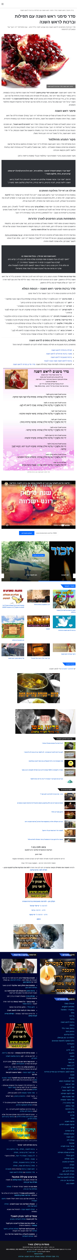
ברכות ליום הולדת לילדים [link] (25, 1117)
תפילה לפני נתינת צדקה (38, 870)
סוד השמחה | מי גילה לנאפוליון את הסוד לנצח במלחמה (46, 761)
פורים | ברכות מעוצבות (27, 1162)
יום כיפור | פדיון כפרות (27, 1152)
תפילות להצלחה (27, 1236)
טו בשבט (71, 1059)
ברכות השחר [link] (26, 1004)
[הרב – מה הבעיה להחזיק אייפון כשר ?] (69, 796)
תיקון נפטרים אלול (57, 812)
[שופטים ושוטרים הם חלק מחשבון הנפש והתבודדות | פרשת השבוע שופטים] (69, 805)
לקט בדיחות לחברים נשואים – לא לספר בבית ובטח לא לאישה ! (43, 752)
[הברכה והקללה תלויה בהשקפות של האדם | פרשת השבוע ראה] (69, 824)
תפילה (72, 1165)
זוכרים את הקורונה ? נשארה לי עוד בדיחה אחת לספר (46, 779)
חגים (68, 10)
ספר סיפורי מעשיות (67, 1100)
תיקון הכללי (70, 1156)
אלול (72, 1013)
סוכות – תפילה (30, 1159)
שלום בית (70, 1149)
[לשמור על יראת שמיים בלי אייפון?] (69, 833)
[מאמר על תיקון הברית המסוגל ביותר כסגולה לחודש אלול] (69, 840)
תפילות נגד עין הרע (67, 1180)
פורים (72, 1115)
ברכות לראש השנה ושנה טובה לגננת (58, 361)
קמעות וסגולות (69, 1134)
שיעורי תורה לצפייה (67, 1146)
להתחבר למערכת (67, 669)
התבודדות (70, 1044)
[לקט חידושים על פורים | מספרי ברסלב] (64, 599)
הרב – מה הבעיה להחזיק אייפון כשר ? (51, 794)
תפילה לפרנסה (15, 980)
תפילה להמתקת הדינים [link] (24, 1105)
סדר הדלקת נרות (12, 1149)
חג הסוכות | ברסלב (18, 640)
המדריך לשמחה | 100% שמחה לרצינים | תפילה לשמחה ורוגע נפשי (42, 770)
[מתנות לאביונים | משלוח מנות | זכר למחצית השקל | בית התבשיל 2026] (13, 596)
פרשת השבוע (69, 1121)
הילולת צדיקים (69, 1035)
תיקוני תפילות (69, 1159)
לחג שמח (22, 1166)
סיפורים (71, 1078)
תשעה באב (70, 1183)
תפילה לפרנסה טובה (66, 1174)
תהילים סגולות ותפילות (66, 1152)
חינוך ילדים (70, 1050)
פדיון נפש (71, 1112)
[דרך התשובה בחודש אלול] (38, 596)
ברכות (72, 1019)
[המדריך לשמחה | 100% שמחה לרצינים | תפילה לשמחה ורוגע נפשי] (69, 772)
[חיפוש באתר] (74, 4)
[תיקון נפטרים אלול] (69, 815)
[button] (38, 901)
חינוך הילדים (13, 1069)
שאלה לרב (70, 1140)
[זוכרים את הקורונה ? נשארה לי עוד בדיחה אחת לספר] (69, 781)
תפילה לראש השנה (16, 1172)
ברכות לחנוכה (30, 1149)
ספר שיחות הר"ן (68, 1103)
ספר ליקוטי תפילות (67, 1093)
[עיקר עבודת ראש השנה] (64, 647)
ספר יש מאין (70, 1084)
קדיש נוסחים (69, 1131)
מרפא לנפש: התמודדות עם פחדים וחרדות (59, 1072)
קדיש (72, 1128)
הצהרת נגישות (38, 1253)
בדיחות (71, 1016)
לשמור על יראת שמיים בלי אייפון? (52, 830)
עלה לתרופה (69, 1109)
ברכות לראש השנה (67, 1022)
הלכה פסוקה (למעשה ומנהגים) (63, 1041)
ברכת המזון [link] (31, 991)
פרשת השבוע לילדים (67, 1124)
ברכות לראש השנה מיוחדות (66, 630)
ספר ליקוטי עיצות (68, 1090)
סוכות (72, 1075)
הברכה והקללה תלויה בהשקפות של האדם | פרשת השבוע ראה (44, 821)
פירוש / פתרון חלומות (22, 1195)
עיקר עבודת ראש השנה (68, 654)
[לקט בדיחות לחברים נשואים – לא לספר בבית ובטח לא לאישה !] (69, 755)
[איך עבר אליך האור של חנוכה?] (38, 649)
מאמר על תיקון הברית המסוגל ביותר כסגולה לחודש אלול (45, 839)
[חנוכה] (38, 621)
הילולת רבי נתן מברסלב (65, 1038)
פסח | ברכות (30, 1166)
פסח (72, 1118)
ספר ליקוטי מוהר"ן (67, 1087)
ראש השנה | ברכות (28, 1169)
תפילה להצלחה (68, 1168)
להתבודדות (20, 1064)
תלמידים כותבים (68, 1162)
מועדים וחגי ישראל (38, 555)
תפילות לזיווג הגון (31, 987)
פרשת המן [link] (27, 982)
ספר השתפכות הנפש (66, 1081)
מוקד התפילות (50, 1256)
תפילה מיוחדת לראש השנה (61, 350)
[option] (38, 561)
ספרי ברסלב (70, 1106)
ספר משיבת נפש (68, 1097)
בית (72, 10)
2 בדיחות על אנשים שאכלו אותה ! (52, 743)
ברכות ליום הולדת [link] (26, 1111)
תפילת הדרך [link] (30, 996)
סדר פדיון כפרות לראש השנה (24, 364)
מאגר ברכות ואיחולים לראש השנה (59, 354)
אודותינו (21, 1256)
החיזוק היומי (70, 1031)
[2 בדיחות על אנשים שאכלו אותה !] (69, 746)
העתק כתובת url (27, 533)
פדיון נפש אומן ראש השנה (16, 658)
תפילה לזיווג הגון (68, 1171)
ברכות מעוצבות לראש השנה (61, 357)
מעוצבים (8, 1169)
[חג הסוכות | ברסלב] (13, 626)
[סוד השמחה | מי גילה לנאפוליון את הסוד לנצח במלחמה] (69, 763)
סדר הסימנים (30, 1172)
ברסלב (71, 1025)
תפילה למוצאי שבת (28, 1209)
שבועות (71, 1143)
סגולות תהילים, (13, 1229)
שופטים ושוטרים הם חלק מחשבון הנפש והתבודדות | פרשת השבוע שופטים (40, 803)
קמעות (34, 1225)
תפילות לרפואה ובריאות (65, 1177)
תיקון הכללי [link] (31, 1007)
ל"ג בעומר (70, 1066)
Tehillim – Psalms (67, 1010)
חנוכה (48, 629)
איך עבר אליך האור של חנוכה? (40, 658)
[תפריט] (3, 4)
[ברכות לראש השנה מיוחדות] (64, 621)
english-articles (68, 1007)
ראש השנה (62, 10)
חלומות (71, 1053)
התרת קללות (17, 1180)
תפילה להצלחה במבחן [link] (18, 1219)
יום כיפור (71, 1062)
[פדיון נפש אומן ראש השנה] (13, 649)
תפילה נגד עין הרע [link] (30, 1182)
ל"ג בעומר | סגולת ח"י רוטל (25, 1156)
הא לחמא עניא (38, 560)
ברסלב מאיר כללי (68, 1028)
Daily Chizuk (69, 1003)
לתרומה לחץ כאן (31, 1251)
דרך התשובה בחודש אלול (42, 604)
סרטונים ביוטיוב (19, 1096)
